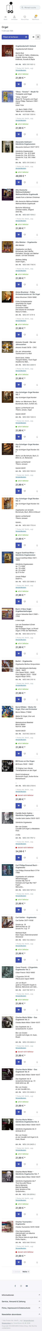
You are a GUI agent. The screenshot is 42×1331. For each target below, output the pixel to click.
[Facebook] (15, 1285)
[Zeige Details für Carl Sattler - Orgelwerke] (7, 922)
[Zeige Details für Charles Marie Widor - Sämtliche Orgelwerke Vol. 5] (7, 1124)
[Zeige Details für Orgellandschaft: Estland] (7, 51)
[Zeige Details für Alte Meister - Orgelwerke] (7, 247)
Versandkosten (21, 70)
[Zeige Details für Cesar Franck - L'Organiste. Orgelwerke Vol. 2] (7, 972)
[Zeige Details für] (7, 96)
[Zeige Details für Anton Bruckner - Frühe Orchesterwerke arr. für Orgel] (7, 297)
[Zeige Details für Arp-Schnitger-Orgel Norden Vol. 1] (7, 397)
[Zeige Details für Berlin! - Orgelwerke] (7, 666)
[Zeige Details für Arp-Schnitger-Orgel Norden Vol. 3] (7, 503)
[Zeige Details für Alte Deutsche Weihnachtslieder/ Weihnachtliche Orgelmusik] (7, 194)
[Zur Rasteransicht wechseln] (33, 37)
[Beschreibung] (37, 84)
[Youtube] (26, 1285)
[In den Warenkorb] (19, 84)
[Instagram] (21, 1285)
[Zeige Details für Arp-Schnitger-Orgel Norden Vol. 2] (7, 449)
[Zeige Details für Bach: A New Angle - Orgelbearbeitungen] (7, 614)
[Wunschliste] (25, 84)
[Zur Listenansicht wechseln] (38, 37)
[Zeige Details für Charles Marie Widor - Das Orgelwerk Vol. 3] (7, 1022)
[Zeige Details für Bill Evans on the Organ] (7, 766)
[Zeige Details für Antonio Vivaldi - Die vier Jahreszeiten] (7, 347)
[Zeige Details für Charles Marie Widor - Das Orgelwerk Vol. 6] (7, 1074)
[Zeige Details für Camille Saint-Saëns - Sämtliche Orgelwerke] (7, 818)
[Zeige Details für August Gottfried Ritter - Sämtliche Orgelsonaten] (7, 557)
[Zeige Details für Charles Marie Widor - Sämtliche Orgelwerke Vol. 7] (7, 1176)
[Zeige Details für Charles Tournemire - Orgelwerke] (7, 1226)
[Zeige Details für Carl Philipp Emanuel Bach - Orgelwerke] (7, 870)
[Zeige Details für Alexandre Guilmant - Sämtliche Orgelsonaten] (7, 146)
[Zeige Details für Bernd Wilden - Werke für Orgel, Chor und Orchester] (7, 712)
